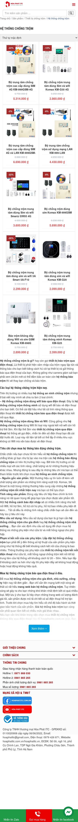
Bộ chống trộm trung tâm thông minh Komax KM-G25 (57, 339)
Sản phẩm (17, 18)
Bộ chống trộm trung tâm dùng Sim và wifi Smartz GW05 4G (21, 212)
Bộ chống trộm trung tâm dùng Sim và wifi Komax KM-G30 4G (57, 85)
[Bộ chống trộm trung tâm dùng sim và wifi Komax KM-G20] (57, 250)
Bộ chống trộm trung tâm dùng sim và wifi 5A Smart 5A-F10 (21, 275)
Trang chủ (5, 18)
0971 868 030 (22, 673)
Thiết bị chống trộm (35, 18)
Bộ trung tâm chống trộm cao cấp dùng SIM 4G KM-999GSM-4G (21, 85)
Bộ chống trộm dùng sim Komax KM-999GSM (57, 210)
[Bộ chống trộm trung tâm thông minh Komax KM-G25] (57, 313)
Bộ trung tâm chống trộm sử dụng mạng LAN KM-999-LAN (57, 149)
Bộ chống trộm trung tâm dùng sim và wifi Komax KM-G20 (57, 275)
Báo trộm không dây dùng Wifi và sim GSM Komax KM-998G (20, 339)
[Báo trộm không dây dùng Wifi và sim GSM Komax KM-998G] (21, 313)
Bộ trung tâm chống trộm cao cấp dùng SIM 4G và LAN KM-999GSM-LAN (21, 149)
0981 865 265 (22, 677)
